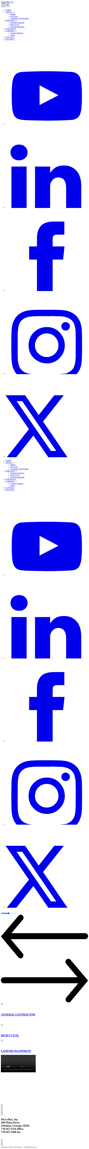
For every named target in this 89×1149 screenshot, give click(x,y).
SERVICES (10, 20)
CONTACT (10, 37)
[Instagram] (47, 373)
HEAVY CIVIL (10, 1035)
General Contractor (17, 23)
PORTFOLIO (11, 29)
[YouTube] (47, 124)
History (13, 14)
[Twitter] (47, 457)
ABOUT (9, 12)
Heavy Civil (14, 25)
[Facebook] (47, 290)
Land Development (17, 27)
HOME (8, 10)
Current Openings (16, 33)
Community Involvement (19, 18)
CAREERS (10, 31)
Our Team (14, 16)
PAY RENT (10, 39)
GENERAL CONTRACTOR (18, 1014)
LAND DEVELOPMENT (16, 1050)
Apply (12, 35)
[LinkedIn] (47, 207)
